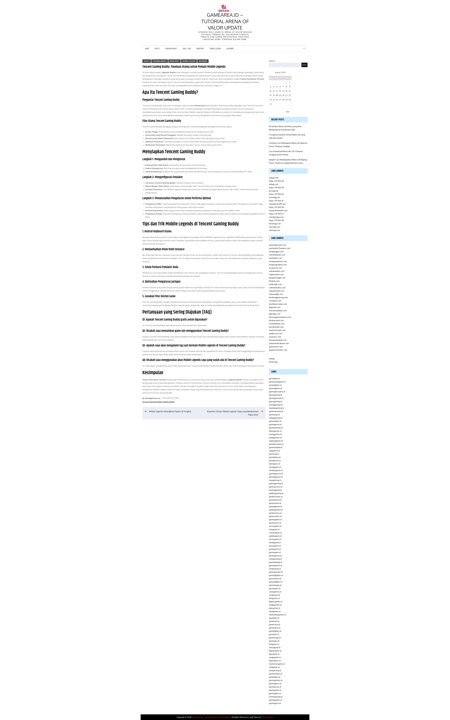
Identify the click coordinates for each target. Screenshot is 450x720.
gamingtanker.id (276, 572)
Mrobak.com (274, 281)
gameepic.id (274, 641)
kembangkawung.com (278, 297)
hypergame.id (275, 660)
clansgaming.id (275, 559)
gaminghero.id (275, 683)
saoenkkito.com (275, 258)
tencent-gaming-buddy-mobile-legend (158, 402)
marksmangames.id (277, 615)
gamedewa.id (274, 457)
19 (277, 95)
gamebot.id (274, 634)
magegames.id (275, 605)
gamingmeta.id (275, 565)
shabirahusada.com (277, 330)
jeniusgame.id (275, 546)
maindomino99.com (277, 204)
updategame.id (275, 536)
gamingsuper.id (275, 700)
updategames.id (276, 510)
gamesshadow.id (276, 411)
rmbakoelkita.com (276, 271)
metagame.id (274, 647)
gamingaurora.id (276, 473)
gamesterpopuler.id (277, 382)
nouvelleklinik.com (277, 324)
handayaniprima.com (278, 261)
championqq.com (276, 217)
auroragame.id (275, 526)
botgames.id (274, 598)
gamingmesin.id (275, 680)
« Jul (287, 111)
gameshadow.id (275, 447)
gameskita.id (274, 378)
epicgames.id (274, 608)
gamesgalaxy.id (275, 490)
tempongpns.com (276, 251)
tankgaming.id (275, 670)
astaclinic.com (275, 337)
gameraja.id (274, 454)
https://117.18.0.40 (276, 220)
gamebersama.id (276, 444)
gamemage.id (275, 637)
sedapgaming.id (275, 418)
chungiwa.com (275, 301)
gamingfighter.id (276, 575)
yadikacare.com (275, 333)
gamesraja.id (274, 414)
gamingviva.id (275, 703)
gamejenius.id (275, 460)
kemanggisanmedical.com (280, 317)
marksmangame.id (277, 664)
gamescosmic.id (275, 496)
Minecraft (200, 48)
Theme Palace (268, 717)
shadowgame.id (275, 470)
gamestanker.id (275, 674)
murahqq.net (274, 197)
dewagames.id (275, 431)
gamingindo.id (275, 690)
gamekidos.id (274, 677)
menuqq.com (274, 230)
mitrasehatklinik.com (278, 310)
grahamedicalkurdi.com (279, 343)
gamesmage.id (275, 585)
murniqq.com (274, 227)
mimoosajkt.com (276, 294)
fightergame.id (275, 651)
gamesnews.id (275, 503)
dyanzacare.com (276, 346)
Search (272, 61)
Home (147, 48)
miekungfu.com (275, 284)
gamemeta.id (274, 628)
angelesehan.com (276, 274)
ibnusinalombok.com (278, 340)
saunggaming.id (275, 405)
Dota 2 (157, 48)
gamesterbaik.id (276, 428)
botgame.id (274, 644)
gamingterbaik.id (276, 398)
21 (283, 95)
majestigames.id (276, 441)
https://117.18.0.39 (276, 187)
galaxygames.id (275, 506)
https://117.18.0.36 (276, 181)
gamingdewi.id (275, 385)
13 (280, 91)
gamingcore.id (275, 687)
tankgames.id (274, 611)
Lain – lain (187, 48)
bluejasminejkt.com (277, 278)
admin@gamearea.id (152, 398)
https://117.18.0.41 (276, 201)
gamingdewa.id (275, 388)
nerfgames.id (274, 595)
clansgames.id (275, 592)
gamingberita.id (275, 477)
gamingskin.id (275, 552)
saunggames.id (275, 434)
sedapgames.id (275, 437)
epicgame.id (274, 654)
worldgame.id (275, 542)
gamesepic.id (274, 588)
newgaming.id (275, 480)
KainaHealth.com (276, 327)
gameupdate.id (275, 519)
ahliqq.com (273, 184)
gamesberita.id (275, 500)
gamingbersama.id (277, 391)
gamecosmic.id (275, 516)
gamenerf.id (274, 621)
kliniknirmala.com (276, 320)
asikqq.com (273, 178)
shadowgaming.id (276, 408)
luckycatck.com (275, 268)
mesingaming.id (275, 697)
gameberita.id (275, 523)
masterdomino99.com (278, 210)
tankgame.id (274, 667)
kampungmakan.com (278, 264)
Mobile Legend (215, 48)
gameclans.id (274, 624)
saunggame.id (275, 467)
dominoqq (273, 362)
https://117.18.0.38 (276, 207)
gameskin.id (274, 618)
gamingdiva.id (275, 693)
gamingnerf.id (275, 549)
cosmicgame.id (275, 533)
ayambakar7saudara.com (279, 248)
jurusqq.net (273, 191)
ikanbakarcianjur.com (278, 304)
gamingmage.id (275, 562)
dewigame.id (274, 464)
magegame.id (275, 657)
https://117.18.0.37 (276, 214)
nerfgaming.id (275, 569)
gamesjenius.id (275, 424)
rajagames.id (274, 451)
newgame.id (274, 529)
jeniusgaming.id (275, 401)
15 (286, 91)
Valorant (230, 48)
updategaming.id (276, 493)
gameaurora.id (275, 513)
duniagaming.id (275, 395)
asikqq (271, 358)
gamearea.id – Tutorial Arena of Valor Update (225, 21)
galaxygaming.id (276, 483)
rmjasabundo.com (276, 291)
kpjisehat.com (275, 307)
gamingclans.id (275, 555)
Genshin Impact (171, 48)
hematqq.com (275, 223)
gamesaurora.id (275, 487)
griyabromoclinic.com (278, 350)
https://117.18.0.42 (276, 194)
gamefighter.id (275, 631)
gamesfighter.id (275, 582)
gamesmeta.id (275, 578)
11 (273, 91)
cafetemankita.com (277, 287)
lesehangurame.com (277, 245)
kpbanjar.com (274, 314)
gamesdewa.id (275, 421)
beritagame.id (275, 539)
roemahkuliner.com (277, 255)
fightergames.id (275, 601)
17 (270, 95)
